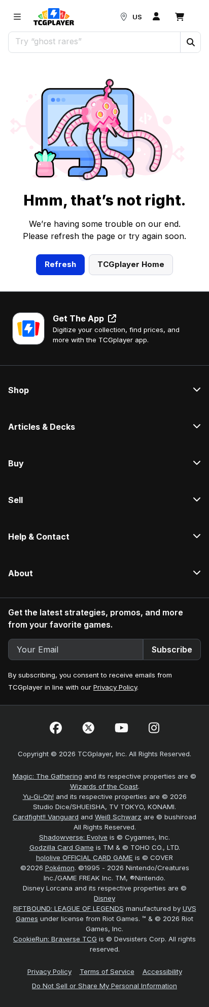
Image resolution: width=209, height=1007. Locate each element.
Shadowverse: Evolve (73, 837)
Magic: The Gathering (47, 776)
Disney (104, 898)
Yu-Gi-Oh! (38, 796)
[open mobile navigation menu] (17, 17)
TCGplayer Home (130, 264)
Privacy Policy (115, 687)
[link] (53, 16)
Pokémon (60, 868)
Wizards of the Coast (104, 786)
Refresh (60, 264)
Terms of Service (107, 971)
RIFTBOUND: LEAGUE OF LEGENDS (68, 908)
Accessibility (162, 971)
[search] (95, 41)
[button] (190, 42)
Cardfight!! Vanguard (46, 817)
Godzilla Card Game (61, 847)
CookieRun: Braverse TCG (55, 939)
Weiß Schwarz (118, 817)
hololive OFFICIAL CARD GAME (84, 857)
